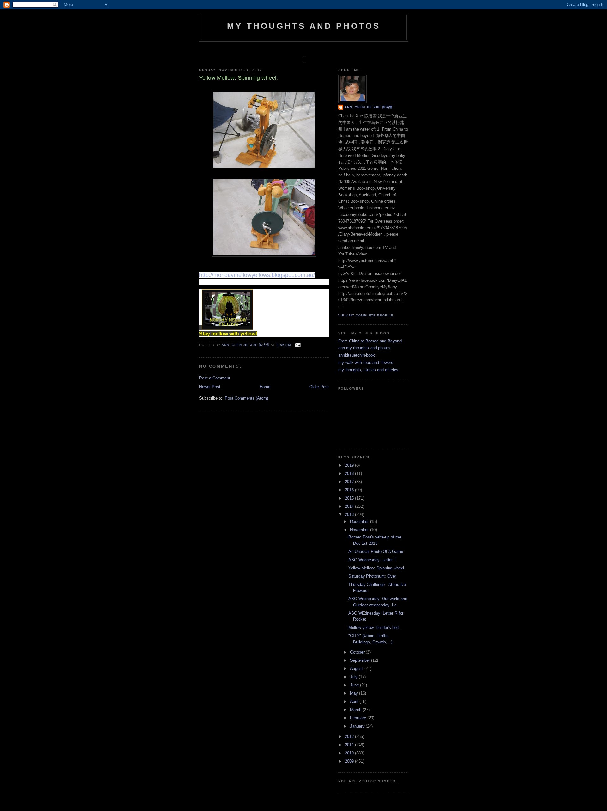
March (356, 709)
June (355, 685)
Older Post (319, 386)
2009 (350, 761)
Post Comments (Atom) (246, 398)
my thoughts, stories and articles (368, 369)
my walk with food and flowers (365, 362)
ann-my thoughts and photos (364, 348)
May (354, 693)
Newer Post (209, 386)
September (360, 660)
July (354, 676)
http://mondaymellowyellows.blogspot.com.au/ (257, 275)
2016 (350, 490)
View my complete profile (365, 315)
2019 (350, 465)
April (354, 701)
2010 (350, 753)
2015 (350, 498)
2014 (350, 506)
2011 (350, 744)
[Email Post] (297, 345)
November (360, 529)
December (360, 521)
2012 (350, 736)
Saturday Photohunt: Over (372, 576)
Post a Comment (214, 378)
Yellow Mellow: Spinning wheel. (376, 568)
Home (265, 386)
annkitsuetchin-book (356, 355)
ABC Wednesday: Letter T (372, 559)
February (358, 718)
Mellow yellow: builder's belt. (374, 627)
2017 (350, 481)
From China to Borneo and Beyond (370, 341)
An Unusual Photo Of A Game (375, 551)
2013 (350, 514)
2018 (350, 473)
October (358, 652)
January (358, 726)
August (357, 668)
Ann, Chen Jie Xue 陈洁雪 (246, 345)
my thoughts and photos (303, 26)
